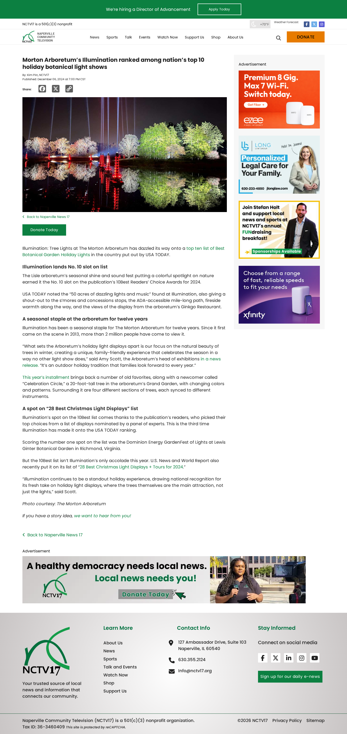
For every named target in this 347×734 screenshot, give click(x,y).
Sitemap (315, 720)
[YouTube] (314, 658)
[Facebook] (306, 24)
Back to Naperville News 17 (48, 216)
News (94, 37)
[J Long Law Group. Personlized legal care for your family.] (279, 164)
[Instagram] (322, 24)
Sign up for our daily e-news (290, 676)
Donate (306, 37)
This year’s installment (45, 377)
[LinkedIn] (288, 658)
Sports (112, 37)
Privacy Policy (287, 720)
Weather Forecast (286, 22)
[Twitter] (314, 24)
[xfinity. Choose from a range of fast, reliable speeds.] (279, 294)
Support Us (194, 37)
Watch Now (167, 37)
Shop (215, 37)
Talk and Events (120, 667)
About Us (235, 37)
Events (144, 37)
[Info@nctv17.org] (194, 670)
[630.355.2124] (191, 659)
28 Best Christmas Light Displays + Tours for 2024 (131, 467)
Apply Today (219, 9)
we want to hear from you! (102, 516)
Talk (128, 37)
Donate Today (44, 230)
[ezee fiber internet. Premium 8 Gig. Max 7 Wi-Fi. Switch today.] (279, 99)
